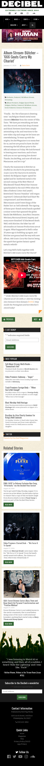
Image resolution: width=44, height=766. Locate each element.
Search (33, 27)
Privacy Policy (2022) (22, 742)
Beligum (8, 105)
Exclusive (10, 97)
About (24, 25)
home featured (10, 108)
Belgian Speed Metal (26, 103)
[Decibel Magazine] (22, 3)
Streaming (8, 100)
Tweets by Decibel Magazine (16, 438)
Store (36, 19)
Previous (9, 319)
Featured (17, 97)
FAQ (22, 739)
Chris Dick (25, 66)
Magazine (13, 25)
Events (26, 19)
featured (20, 105)
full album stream (30, 105)
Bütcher (14, 105)
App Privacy (22, 744)
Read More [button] (8, 504)
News (7, 19)
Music (16, 19)
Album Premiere (12, 103)
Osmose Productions (23, 108)
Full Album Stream (27, 97)
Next (36, 319)
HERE (30, 302)
